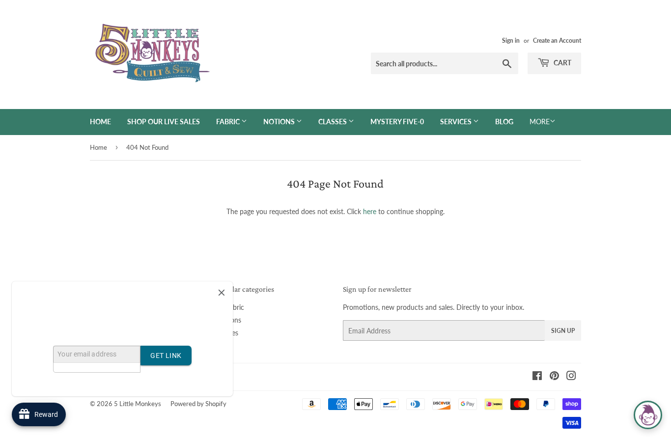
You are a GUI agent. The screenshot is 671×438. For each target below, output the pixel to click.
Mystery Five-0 (397, 121)
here (369, 211)
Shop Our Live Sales (163, 121)
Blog (504, 121)
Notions (279, 121)
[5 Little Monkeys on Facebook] (537, 377)
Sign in (511, 40)
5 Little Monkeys (137, 404)
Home (100, 121)
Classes (333, 121)
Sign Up (563, 330)
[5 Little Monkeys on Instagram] (571, 377)
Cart (561, 62)
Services (456, 121)
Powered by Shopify (198, 404)
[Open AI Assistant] (648, 415)
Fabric (228, 121)
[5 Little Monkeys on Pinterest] (554, 377)
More (540, 121)
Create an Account (557, 40)
